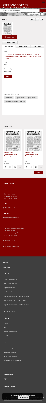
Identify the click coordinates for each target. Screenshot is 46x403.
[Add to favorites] (37, 19)
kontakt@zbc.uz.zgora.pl (11, 217)
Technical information (10, 356)
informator (7, 71)
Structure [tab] (37, 46)
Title (5, 327)
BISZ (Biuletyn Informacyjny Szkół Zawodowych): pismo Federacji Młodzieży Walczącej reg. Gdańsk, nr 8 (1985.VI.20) (33, 154)
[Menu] (43, 2)
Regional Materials (9, 288)
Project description (9, 348)
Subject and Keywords (10, 332)
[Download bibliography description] (10, 167)
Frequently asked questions (12, 361)
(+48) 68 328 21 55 (9, 208)
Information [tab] (23, 46)
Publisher (6, 336)
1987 (5, 65)
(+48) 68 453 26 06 (9, 241)
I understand (24, 397)
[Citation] (41, 19)
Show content (9, 37)
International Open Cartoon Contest (15, 300)
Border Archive (8, 292)
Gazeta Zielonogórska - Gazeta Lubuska (16, 296)
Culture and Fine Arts (10, 279)
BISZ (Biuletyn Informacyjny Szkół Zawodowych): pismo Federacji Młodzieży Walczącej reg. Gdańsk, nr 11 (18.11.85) (12, 154)
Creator (6, 323)
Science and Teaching (10, 283)
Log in (5, 379)
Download (11, 42)
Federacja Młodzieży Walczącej (15, 101)
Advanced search (34, 14)
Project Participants (10, 352)
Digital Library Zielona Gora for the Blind (16, 305)
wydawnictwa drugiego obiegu (26, 98)
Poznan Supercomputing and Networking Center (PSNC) (23, 400)
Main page (6, 267)
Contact (6, 365)
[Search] (43, 10)
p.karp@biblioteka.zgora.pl (11, 246)
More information (30, 395)
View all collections (9, 311)
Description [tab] (9, 46)
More (38, 172)
